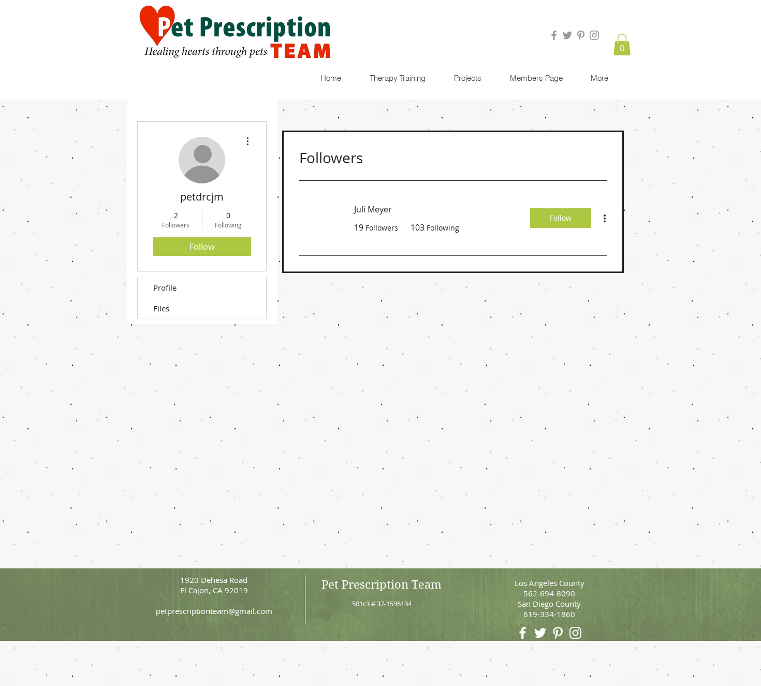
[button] (622, 44)
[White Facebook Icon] (523, 633)
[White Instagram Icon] (575, 633)
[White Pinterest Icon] (558, 633)
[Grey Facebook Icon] (554, 35)
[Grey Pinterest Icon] (581, 35)
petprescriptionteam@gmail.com (214, 611)
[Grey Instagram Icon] (594, 35)
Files (161, 308)
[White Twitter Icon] (540, 633)
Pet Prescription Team (381, 584)
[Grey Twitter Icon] (567, 35)
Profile (165, 287)
